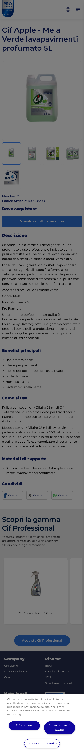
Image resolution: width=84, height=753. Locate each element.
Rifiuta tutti (24, 725)
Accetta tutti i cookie (59, 728)
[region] (42, 723)
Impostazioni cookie (42, 743)
